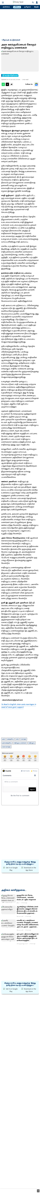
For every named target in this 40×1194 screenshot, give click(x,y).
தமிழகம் (27, 7)
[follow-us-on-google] (36, 84)
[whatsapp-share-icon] (3, 85)
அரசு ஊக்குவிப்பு (7, 743)
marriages (23, 739)
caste (17, 739)
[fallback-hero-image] (8, 898)
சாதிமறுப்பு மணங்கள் (20, 743)
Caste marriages (6, 747)
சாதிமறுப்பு (32, 743)
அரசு (3, 739)
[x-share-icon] (7, 85)
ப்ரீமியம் (17, 7)
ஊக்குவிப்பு (10, 739)
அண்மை (6, 7)
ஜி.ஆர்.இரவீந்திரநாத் (10, 75)
